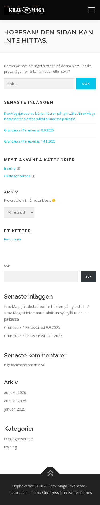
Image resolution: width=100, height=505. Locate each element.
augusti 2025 (15, 400)
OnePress (50, 492)
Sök (7, 266)
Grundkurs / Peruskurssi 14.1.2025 (30, 141)
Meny (91, 10)
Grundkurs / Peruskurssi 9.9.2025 (29, 130)
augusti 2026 (15, 392)
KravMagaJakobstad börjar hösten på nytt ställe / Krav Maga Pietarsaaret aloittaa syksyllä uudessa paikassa (46, 313)
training (9, 168)
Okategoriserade (17, 176)
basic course (12, 239)
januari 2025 (14, 409)
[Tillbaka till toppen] (50, 473)
